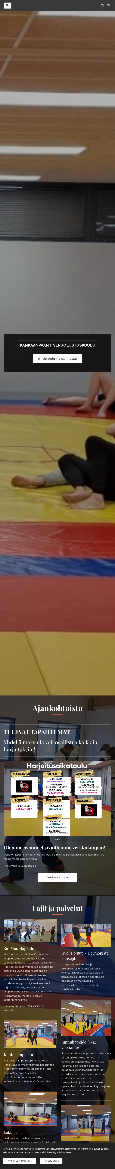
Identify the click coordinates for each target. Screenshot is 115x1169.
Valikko (108, 6)
